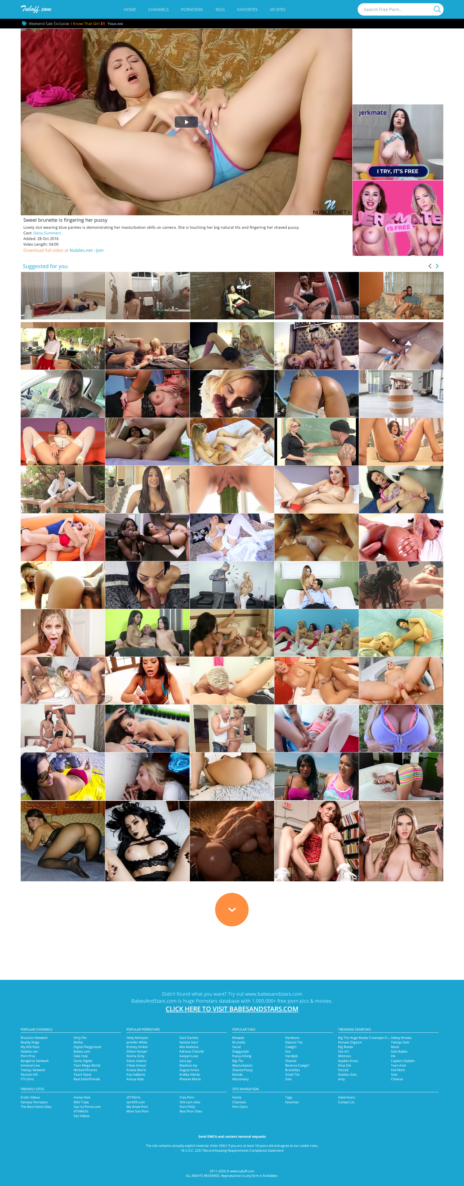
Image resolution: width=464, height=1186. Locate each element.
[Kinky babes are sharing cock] (401, 633)
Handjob (291, 1056)
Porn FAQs (187, 1106)
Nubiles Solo (347, 1074)
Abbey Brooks (401, 1037)
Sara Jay (185, 1060)
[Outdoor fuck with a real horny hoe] (232, 393)
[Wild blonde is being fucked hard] (232, 585)
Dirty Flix (80, 1037)
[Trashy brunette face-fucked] (147, 680)
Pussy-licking (241, 1056)
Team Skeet (82, 1074)
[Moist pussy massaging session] (316, 537)
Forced (343, 1070)
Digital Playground (87, 1047)
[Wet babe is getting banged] (63, 776)
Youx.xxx (115, 23)
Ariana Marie (136, 1070)
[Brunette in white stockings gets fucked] (232, 537)
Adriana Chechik (191, 1051)
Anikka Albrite (189, 1074)
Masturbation (242, 1065)
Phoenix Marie (190, 1079)
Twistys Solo (400, 1042)
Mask (395, 1047)
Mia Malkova (188, 1047)
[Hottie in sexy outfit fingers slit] (63, 441)
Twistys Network (33, 1070)
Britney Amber (137, 1047)
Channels (158, 9)
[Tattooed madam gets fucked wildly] (232, 728)
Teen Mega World (87, 1065)
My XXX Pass (30, 1047)
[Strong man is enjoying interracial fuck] (147, 537)
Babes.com (82, 1051)
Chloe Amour (136, 1065)
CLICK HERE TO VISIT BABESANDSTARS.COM (232, 1008)
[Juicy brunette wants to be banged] (147, 728)
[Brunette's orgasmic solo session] (401, 441)
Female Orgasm (350, 1042)
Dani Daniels (188, 1037)
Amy (341, 1079)
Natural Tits (294, 1042)
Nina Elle (344, 1065)
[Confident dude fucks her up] (401, 346)
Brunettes (292, 1070)
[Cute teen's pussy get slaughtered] (316, 728)
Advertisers (346, 1097)
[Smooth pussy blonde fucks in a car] (63, 393)
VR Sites (277, 9)
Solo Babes (399, 1051)
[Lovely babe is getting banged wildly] (401, 776)
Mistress (344, 1056)
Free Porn (187, 1097)
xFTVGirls (133, 1097)
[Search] (437, 9)
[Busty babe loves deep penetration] (316, 585)
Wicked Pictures (85, 1070)
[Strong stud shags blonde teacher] (316, 441)
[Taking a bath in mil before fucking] (401, 393)
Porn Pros (28, 1056)
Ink (393, 1056)
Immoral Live (30, 1065)
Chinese (397, 1079)
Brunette (238, 1042)
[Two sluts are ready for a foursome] (316, 776)
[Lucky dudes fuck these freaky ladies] (316, 633)
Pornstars (192, 9)
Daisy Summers (47, 232)
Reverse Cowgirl (297, 1065)
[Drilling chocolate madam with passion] (401, 537)
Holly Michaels (137, 1037)
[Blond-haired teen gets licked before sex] (232, 680)
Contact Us (346, 1102)
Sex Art (343, 1051)
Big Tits (237, 1060)
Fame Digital (83, 1060)
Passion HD (29, 1074)
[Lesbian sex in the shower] (401, 585)
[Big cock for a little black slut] (63, 585)
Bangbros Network (35, 1060)
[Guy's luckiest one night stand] (63, 537)
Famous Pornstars (34, 1102)
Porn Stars (240, 1106)
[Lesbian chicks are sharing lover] (232, 441)
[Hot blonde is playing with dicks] (147, 776)
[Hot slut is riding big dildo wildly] (147, 489)
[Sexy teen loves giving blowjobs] (63, 633)
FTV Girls (27, 1079)
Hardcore (292, 1037)
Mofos (78, 1042)
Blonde (237, 1074)
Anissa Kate (135, 1079)
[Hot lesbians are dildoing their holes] (147, 441)
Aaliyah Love (188, 1056)
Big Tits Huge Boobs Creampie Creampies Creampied (378, 1037)
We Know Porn (137, 1106)
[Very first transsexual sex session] (316, 680)
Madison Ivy (188, 1065)
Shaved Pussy (242, 1070)
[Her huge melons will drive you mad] (401, 728)
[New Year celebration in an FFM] (316, 346)
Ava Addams (135, 1074)
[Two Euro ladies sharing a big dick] (63, 728)
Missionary (240, 1079)
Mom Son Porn (137, 1111)
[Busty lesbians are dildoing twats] (232, 633)
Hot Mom (398, 1070)
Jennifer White (136, 1042)
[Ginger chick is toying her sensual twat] (316, 489)
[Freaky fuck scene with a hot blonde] (232, 346)
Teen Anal (398, 1065)
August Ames (189, 1070)
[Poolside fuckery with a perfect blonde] (316, 393)
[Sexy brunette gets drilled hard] (232, 776)
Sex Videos (82, 1116)
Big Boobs (345, 1047)
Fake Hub (81, 1056)
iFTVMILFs (81, 1111)
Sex (288, 1051)
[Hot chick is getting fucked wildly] (147, 585)
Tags (220, 9)
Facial (236, 1047)
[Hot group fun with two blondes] (63, 680)
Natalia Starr (188, 1042)
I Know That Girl (88, 23)
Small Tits (292, 1074)
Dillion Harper (136, 1051)
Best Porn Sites (191, 1111)
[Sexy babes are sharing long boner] (147, 633)
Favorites (247, 9)
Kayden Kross (348, 1060)
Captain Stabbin (403, 1060)
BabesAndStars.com (154, 1001)
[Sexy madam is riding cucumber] (232, 489)
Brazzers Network (34, 1037)
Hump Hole (82, 1097)
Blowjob (238, 1037)
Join (100, 250)
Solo (288, 1079)
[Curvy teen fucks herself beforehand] (401, 680)
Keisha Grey (135, 1056)
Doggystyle (240, 1051)
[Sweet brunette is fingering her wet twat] (401, 489)
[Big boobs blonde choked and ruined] (147, 393)
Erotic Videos (30, 1097)
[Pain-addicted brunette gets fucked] (63, 346)
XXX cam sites (190, 1102)
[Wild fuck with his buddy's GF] (147, 346)
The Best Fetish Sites (36, 1106)
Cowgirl (290, 1047)
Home (130, 9)
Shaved (290, 1060)
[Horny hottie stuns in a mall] (63, 489)
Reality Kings (30, 1042)
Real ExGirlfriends (87, 1079)
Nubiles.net (81, 250)
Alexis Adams (136, 1060)
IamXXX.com (135, 1102)
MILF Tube (81, 1102)
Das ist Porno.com (87, 1106)
